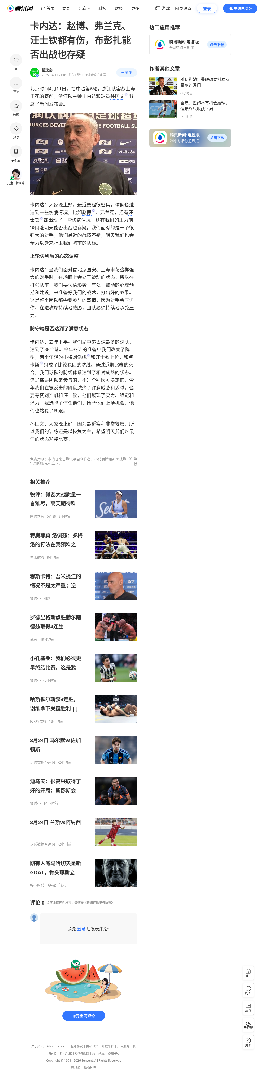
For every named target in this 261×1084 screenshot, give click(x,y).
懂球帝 (35, 598)
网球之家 (37, 516)
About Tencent (57, 1046)
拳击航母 (37, 557)
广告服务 (123, 1046)
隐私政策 (92, 1046)
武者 (33, 639)
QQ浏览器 (82, 1053)
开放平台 (108, 1046)
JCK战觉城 (38, 721)
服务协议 (77, 1046)
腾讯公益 (66, 1053)
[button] (217, 44)
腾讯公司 (77, 1067)
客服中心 (114, 1053)
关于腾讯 (37, 1046)
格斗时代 (37, 885)
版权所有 (90, 1067)
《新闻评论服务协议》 (99, 902)
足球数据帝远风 (42, 762)
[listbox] (83, 683)
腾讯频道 (98, 1053)
